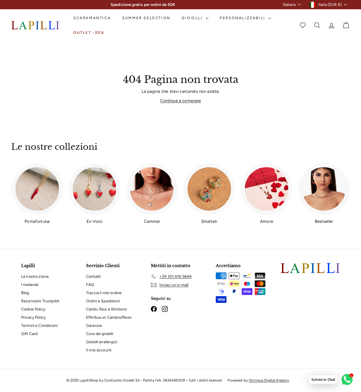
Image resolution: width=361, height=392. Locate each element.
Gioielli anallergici (101, 342)
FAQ (90, 284)
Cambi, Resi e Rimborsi (106, 309)
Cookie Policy (33, 309)
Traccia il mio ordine (104, 292)
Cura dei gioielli (99, 333)
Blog (25, 292)
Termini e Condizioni (39, 325)
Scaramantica (92, 18)
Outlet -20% (88, 32)
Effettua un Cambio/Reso (108, 317)
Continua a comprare (180, 100)
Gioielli (193, 18)
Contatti (93, 276)
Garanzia (94, 325)
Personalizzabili (243, 18)
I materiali (30, 284)
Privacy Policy (33, 317)
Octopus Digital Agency (269, 380)
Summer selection (146, 18)
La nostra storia (35, 276)
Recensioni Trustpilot (40, 301)
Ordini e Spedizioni (103, 301)
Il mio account (98, 350)
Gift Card (29, 333)
